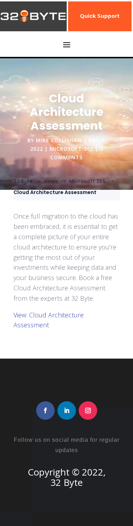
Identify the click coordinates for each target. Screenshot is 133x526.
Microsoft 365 (71, 148)
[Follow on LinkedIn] (66, 410)
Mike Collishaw (59, 140)
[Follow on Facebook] (45, 410)
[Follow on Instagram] (88, 410)
